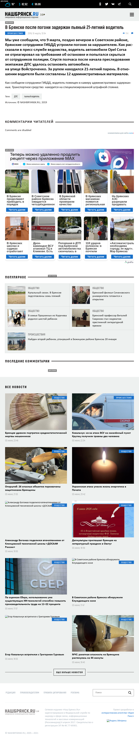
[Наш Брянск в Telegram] (119, 4)
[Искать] (130, 692)
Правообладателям (29, 692)
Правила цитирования (55, 692)
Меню (132, 14)
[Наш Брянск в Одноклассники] (100, 4)
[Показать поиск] (130, 4)
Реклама (75, 692)
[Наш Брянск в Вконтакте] (112, 4)
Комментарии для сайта (121, 133)
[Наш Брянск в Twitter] (106, 4)
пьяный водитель (31, 96)
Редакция (10, 692)
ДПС (16, 96)
